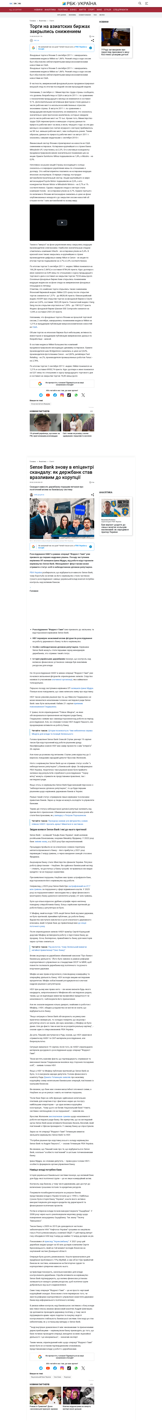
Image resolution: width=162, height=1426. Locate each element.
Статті (51, 21)
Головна (33, 21)
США (35, 327)
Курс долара (61, 15)
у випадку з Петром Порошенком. (69, 815)
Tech (95, 15)
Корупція (67, 1377)
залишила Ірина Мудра (82, 688)
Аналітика (50, 9)
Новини (38, 9)
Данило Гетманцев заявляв (57, 1077)
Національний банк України (41, 1377)
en (15, 3)
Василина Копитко (108, 520)
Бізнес (73, 9)
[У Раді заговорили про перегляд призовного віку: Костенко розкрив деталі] (115, 37)
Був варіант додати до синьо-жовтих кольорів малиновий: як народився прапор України (115, 528)
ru (19, 3)
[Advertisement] (62, 610)
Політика (63, 9)
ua (11, 3)
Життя (82, 9)
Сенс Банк (57, 1377)
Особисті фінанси (85, 15)
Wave (99, 9)
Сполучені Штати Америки (40, 404)
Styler (107, 9)
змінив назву (41, 841)
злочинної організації (62, 679)
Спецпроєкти (120, 9)
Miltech (102, 15)
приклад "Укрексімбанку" (57, 1241)
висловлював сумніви (59, 1116)
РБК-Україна (36, 572)
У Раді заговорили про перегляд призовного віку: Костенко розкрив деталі (115, 52)
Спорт (91, 9)
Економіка (72, 15)
